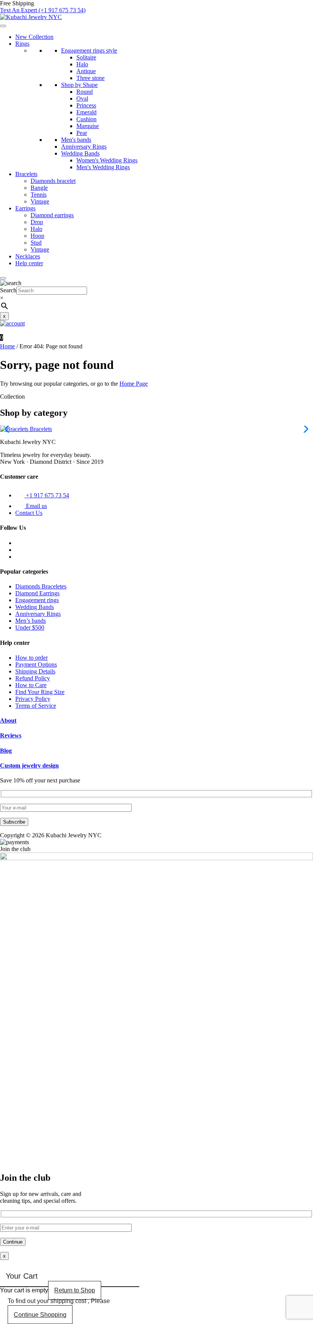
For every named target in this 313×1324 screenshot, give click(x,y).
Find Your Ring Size (40, 692)
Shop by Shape (79, 85)
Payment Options (36, 664)
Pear (81, 133)
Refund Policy (32, 678)
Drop (37, 222)
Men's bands (76, 139)
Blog (6, 750)
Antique (86, 71)
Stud (36, 242)
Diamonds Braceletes (40, 586)
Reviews (10, 735)
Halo (82, 64)
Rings (22, 43)
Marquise (87, 126)
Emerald (86, 112)
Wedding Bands (80, 153)
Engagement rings (37, 600)
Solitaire (86, 57)
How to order (31, 657)
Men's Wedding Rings (103, 167)
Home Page (133, 383)
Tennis (39, 194)
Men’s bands (30, 620)
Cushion (86, 119)
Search (8, 290)
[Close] (3, 278)
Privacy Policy (32, 699)
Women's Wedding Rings (106, 160)
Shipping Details (35, 671)
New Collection (34, 37)
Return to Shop (74, 1290)
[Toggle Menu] (3, 26)
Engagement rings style (89, 50)
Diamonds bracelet (53, 181)
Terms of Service (35, 705)
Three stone (90, 78)
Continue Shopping (40, 1314)
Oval (82, 98)
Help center (29, 263)
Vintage (40, 201)
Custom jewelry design (29, 765)
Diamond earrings (52, 215)
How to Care (31, 685)
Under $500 (29, 627)
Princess (86, 105)
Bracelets (26, 174)
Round (84, 91)
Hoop (37, 235)
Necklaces (27, 256)
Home (7, 346)
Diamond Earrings (37, 593)
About (8, 720)
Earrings (25, 208)
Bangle (39, 187)
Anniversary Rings (83, 146)
